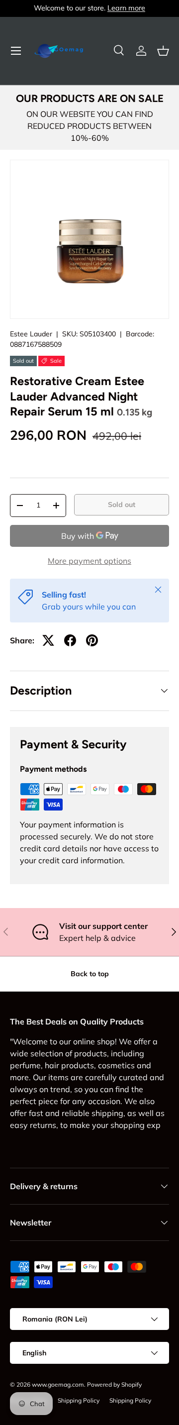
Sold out (121, 504)
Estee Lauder (31, 333)
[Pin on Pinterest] (92, 640)
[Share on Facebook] (70, 640)
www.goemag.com (58, 1384)
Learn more (126, 7)
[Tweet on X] (48, 640)
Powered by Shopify (114, 1384)
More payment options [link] (89, 561)
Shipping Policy (78, 1400)
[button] (163, 51)
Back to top (90, 973)
